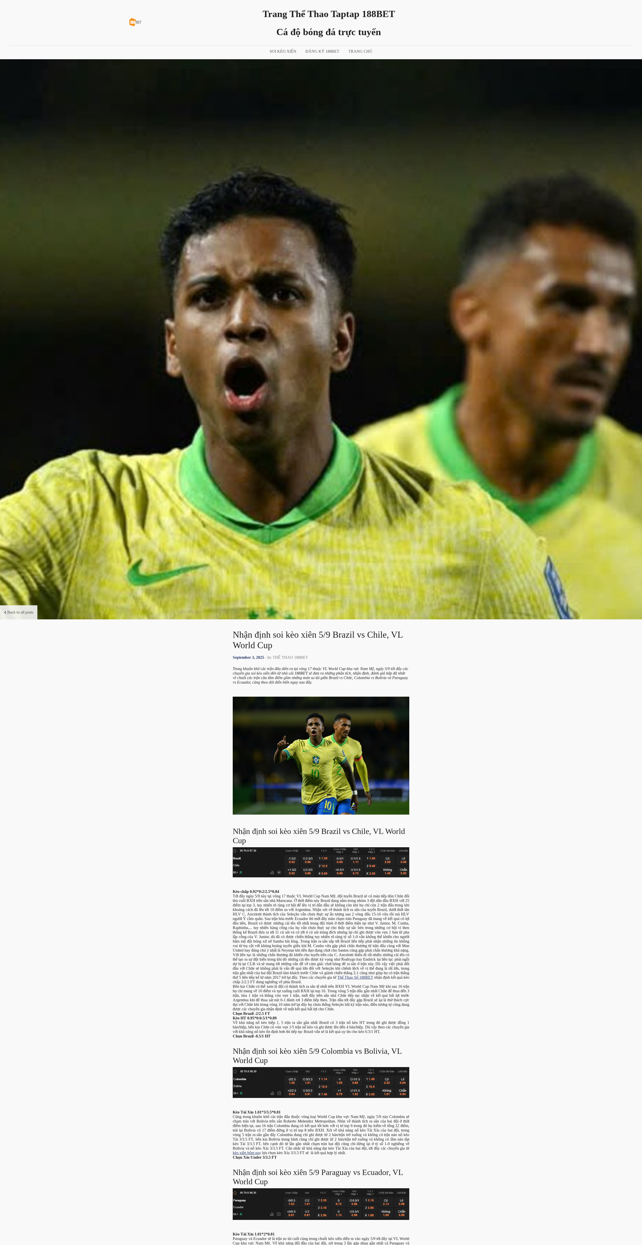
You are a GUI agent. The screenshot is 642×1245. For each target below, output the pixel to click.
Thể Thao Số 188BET (355, 977)
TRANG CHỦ (360, 51)
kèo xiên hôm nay (247, 1153)
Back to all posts (20, 612)
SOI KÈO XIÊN (283, 51)
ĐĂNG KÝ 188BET (322, 51)
